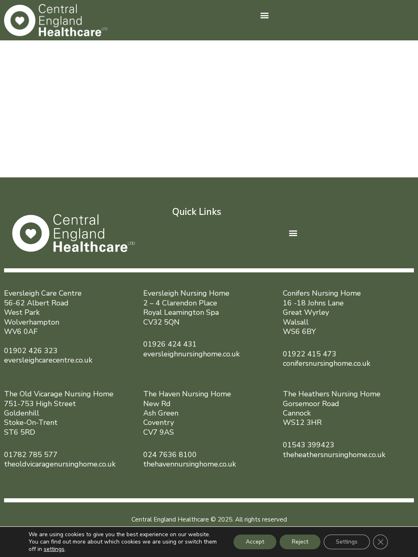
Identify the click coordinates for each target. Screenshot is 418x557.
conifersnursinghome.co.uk (326, 363)
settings (54, 549)
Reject (300, 542)
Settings (347, 542)
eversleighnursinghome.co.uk (191, 354)
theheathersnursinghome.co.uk (334, 455)
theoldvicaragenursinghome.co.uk (60, 464)
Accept (255, 542)
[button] (264, 15)
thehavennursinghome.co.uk (189, 464)
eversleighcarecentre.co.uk (48, 360)
